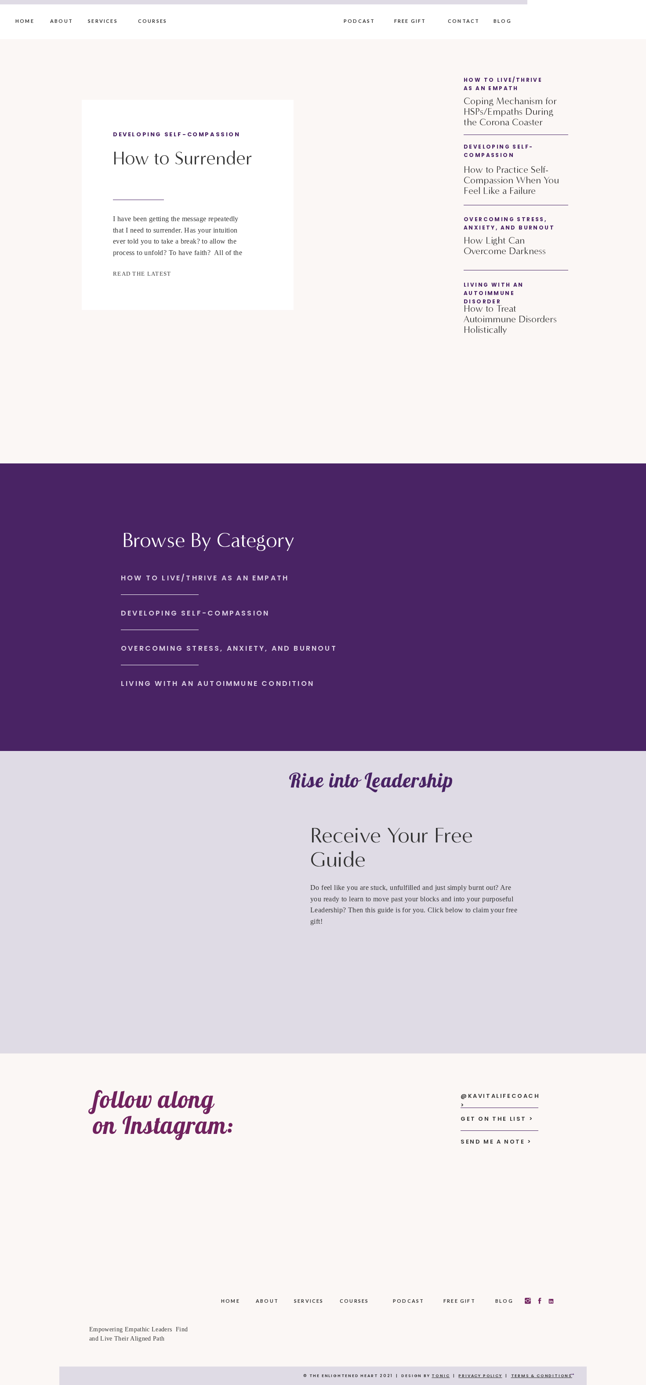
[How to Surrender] (309, 204)
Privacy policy (480, 1375)
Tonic (441, 1375)
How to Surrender (182, 158)
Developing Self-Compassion (176, 134)
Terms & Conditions (541, 1375)
